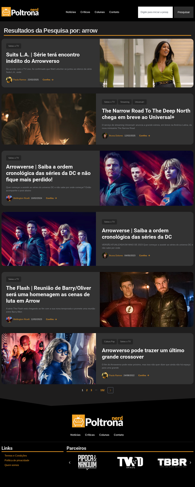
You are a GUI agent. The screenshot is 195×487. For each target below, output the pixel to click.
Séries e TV (13, 46)
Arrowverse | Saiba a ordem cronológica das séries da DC (137, 233)
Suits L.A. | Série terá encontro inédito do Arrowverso (43, 58)
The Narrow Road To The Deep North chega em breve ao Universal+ (146, 114)
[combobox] (155, 12)
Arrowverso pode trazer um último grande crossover (143, 353)
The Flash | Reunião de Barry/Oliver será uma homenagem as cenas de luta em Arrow (48, 294)
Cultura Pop (109, 341)
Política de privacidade (17, 460)
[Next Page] (110, 390)
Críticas (85, 12)
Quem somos (12, 465)
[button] (69, 462)
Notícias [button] (71, 12)
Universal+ (139, 102)
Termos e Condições (16, 455)
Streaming (124, 102)
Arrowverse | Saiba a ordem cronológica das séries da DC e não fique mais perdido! (48, 173)
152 (102, 390)
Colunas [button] (100, 12)
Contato (114, 12)
